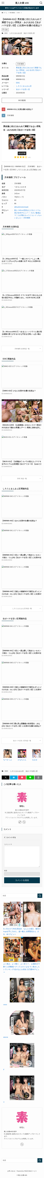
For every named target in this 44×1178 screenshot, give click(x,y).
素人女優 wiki (22, 3)
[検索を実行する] (39, 896)
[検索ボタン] (41, 3)
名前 (5, 870)
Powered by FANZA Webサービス (27, 1171)
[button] (5, 777)
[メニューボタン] (3, 3)
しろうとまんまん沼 (16, 33)
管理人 (22, 806)
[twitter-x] (24, 822)
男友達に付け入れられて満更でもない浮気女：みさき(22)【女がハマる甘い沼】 (29, 70)
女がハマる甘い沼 (29, 33)
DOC (6, 33)
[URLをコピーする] (38, 777)
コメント (8, 844)
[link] (20, 822)
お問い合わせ (11, 1171)
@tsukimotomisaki (21, 207)
